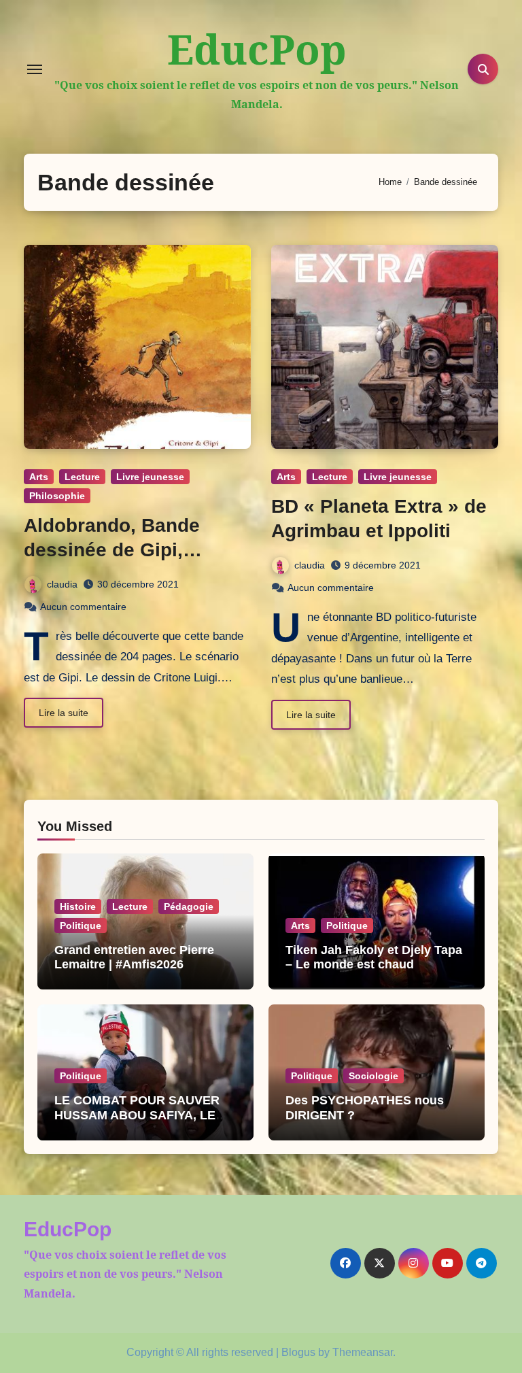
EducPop (257, 49)
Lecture (82, 476)
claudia (62, 584)
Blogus (298, 1352)
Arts (38, 476)
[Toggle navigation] (35, 69)
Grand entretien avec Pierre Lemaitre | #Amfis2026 (134, 957)
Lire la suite (63, 712)
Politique (80, 925)
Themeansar (362, 1352)
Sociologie (373, 1075)
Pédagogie (188, 906)
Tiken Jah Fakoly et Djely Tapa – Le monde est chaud (373, 957)
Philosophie (57, 495)
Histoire (78, 906)
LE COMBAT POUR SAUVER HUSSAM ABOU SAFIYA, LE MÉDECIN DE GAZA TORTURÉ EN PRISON (142, 1122)
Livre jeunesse (150, 476)
